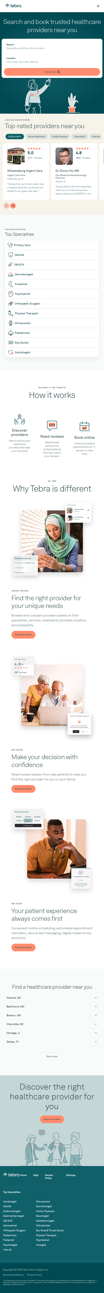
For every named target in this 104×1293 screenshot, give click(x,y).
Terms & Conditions (13, 1274)
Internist (96, 136)
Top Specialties (11, 1192)
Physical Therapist (26, 313)
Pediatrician (22, 332)
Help (35, 1175)
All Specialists (14, 136)
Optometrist (10, 1225)
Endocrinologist (12, 1211)
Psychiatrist (79, 136)
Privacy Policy (34, 1274)
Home (23, 1175)
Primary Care (22, 245)
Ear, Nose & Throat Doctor (50, 1230)
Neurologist (42, 1215)
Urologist (41, 1244)
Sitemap (71, 1175)
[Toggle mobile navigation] (98, 6)
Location (10, 58)
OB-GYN (19, 264)
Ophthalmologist (45, 1220)
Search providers (23, 634)
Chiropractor (23, 323)
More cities (52, 1056)
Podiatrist (21, 284)
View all (7, 1249)
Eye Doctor (22, 342)
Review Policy (49, 1176)
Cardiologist (22, 352)
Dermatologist (24, 274)
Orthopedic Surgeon (27, 303)
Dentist (19, 254)
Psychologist (10, 1244)
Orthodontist (43, 1225)
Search (10, 45)
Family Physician (59, 136)
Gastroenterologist (13, 1215)
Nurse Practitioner (36, 136)
